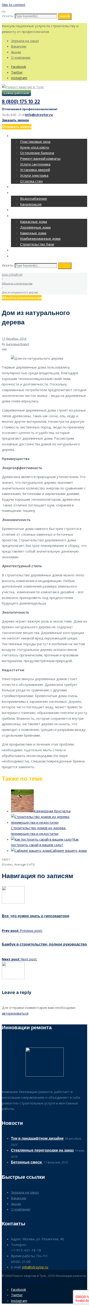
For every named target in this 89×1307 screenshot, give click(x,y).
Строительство (26, 216)
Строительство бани (37, 244)
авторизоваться (15, 1013)
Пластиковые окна (35, 141)
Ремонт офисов (26, 187)
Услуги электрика (34, 175)
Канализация (31, 204)
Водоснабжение (33, 198)
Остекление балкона (37, 152)
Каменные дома (33, 233)
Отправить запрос (16, 126)
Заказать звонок (15, 120)
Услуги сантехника (35, 164)
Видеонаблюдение (29, 250)
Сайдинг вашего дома (69, 850)
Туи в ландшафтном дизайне (37, 1139)
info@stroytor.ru (39, 115)
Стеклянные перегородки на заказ (42, 1151)
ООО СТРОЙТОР (12, 274)
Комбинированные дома (40, 238)
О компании (20, 57)
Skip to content (13, 4)
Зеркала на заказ (25, 40)
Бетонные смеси (27, 1162)
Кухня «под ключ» (34, 147)
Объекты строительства (17, 283)
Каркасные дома (33, 221)
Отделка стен (31, 181)
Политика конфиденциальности (25, 1280)
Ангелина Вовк (16, 344)
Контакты (20, 256)
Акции (16, 52)
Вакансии (18, 46)
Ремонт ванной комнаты (40, 158)
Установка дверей (35, 169)
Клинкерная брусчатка (52, 811)
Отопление (21, 210)
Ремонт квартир (26, 136)
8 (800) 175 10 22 (21, 102)
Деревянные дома (35, 227)
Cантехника (22, 193)
